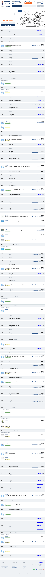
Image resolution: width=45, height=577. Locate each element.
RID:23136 (6, 536)
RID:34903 (6, 309)
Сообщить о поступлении (40, 122)
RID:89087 (6, 420)
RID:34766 (6, 44)
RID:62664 (6, 234)
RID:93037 (6, 457)
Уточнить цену (40, 30)
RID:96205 (6, 494)
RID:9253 (6, 215)
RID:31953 (6, 165)
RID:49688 (6, 121)
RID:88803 (6, 443)
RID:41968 (6, 371)
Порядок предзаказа (4, 567)
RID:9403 (6, 229)
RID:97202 (6, 267)
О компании (25, 563)
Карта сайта (25, 568)
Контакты (42, 3)
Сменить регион (14, 3)
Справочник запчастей (4, 563)
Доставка (13, 563)
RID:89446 (6, 434)
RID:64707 (6, 355)
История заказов (14, 567)
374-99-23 (40, 1)
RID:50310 (6, 91)
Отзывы (38, 3)
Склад (24, 567)
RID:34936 (6, 188)
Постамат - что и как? (4, 566)
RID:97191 (6, 220)
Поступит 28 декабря (35, 45)
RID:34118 (6, 138)
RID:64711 (6, 452)
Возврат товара (3, 568)
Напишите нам (41, 562)
